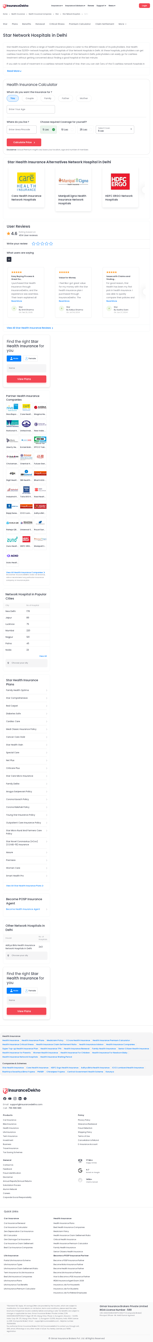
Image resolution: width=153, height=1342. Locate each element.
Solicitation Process (12, 1185)
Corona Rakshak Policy (17, 807)
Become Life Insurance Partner (67, 1272)
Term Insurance (10, 1136)
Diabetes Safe (13, 713)
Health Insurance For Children (75, 1052)
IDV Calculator (10, 1235)
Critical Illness (57, 23)
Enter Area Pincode (19, 129)
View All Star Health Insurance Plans (23, 885)
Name (12, 368)
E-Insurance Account (87, 1144)
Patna (9, 643)
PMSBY (40, 1071)
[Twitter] (25, 1099)
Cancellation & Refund (88, 1140)
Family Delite (12, 783)
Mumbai (10, 630)
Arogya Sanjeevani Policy (19, 791)
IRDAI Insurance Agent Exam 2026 (68, 1280)
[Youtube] (10, 1099)
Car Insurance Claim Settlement (18, 1243)
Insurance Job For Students (65, 1288)
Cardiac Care (13, 721)
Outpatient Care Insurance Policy (23, 822)
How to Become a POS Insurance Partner (71, 1276)
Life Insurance (9, 1132)
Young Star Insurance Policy (20, 814)
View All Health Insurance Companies (24, 572)
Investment (8, 1140)
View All (43, 656)
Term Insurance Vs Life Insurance (19, 1272)
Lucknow (10, 624)
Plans (15, 23)
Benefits (26, 23)
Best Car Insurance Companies (18, 1247)
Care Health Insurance (37, 1067)
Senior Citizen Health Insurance (133, 1048)
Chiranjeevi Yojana (55, 1071)
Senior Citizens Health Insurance (68, 1251)
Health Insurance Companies (120, 1044)
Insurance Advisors (74, 5)
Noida (8, 649)
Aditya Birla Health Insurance (95, 1067)
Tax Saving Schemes (12, 1152)
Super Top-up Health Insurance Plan (20, 1048)
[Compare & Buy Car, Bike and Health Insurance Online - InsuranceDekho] (15, 6)
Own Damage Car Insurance (17, 1239)
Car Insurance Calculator (15, 1227)
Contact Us (8, 1165)
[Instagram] (15, 1099)
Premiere (11, 860)
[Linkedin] (20, 1099)
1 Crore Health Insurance (78, 1040)
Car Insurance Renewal (14, 1223)
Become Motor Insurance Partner (68, 1264)
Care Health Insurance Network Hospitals (26, 197)
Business (7, 1144)
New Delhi (11, 611)
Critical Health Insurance (64, 1239)
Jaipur (9, 617)
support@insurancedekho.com (26, 1104)
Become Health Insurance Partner (68, 1268)
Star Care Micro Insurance (19, 775)
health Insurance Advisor (91, 1044)
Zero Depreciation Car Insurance (18, 1231)
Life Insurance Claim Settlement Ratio (21, 1268)
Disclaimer (8, 1177)
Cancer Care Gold (15, 736)
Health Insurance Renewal (76, 1048)
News (111, 5)
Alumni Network (10, 1189)
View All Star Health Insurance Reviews (29, 327)
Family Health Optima (17, 690)
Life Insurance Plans (13, 1280)
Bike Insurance (9, 1124)
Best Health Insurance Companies (69, 1227)
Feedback (7, 1169)
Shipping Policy (85, 1132)
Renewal (40, 23)
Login (144, 5)
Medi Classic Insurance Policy (21, 729)
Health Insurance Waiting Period (56, 1056)
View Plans (24, 379)
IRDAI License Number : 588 (116, 1310)
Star (5, 23)
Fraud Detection (85, 1128)
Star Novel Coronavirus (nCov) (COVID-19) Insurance (22, 843)
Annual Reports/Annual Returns (17, 1181)
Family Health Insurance (104, 1048)
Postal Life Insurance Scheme (17, 1260)
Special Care (12, 752)
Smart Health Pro (15, 875)
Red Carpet (12, 705)
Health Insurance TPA (50, 1048)
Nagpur (9, 636)
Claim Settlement (104, 23)
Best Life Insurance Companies (18, 1276)
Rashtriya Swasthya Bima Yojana (18, 1071)
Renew (91, 5)
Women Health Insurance (45, 1052)
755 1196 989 (15, 1108)
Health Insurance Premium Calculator (111, 1040)
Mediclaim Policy (55, 1040)
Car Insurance (9, 1120)
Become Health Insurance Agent (23, 909)
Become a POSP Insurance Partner (68, 1260)
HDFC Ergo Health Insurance (64, 1067)
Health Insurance (10, 1040)
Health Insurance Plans (33, 1040)
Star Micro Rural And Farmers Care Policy (24, 832)
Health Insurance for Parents (16, 1052)
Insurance (56, 5)
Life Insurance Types (13, 1264)
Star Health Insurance (13, 1067)
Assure (9, 852)
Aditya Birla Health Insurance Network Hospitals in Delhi (20, 947)
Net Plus (10, 760)
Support (100, 5)
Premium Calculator (80, 23)
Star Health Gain (14, 744)
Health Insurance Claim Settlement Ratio (56, 1044)
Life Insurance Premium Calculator (19, 1288)
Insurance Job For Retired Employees (70, 1292)
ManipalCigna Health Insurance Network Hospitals (72, 199)
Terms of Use (84, 1136)
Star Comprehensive (17, 697)
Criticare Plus (13, 768)
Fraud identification (12, 1173)
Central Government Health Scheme (85, 1071)
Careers (6, 1193)
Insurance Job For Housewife (66, 1284)
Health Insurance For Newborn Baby (109, 1052)
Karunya (110, 1071)
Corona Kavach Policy (17, 799)
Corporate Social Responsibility (17, 1197)
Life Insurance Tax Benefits (16, 1284)
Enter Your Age (17, 109)
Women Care (13, 867)
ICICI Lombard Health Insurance (128, 1067)
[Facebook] (5, 1099)
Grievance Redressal (87, 1124)
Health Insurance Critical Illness (18, 1044)
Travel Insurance (10, 1148)
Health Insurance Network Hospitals (20, 1056)
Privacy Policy (84, 1120)
